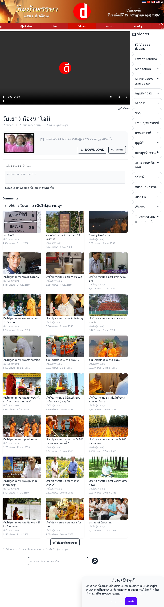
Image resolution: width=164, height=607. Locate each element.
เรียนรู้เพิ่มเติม (116, 601)
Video (82, 26)
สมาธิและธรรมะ (32, 125)
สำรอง (126, 108)
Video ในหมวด (35, 205)
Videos (10, 125)
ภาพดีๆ (138, 26)
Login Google (21, 188)
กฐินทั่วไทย (26, 26)
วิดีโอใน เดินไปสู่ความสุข (65, 542)
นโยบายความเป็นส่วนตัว (136, 593)
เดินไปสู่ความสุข (58, 125)
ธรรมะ (110, 26)
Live (54, 26)
